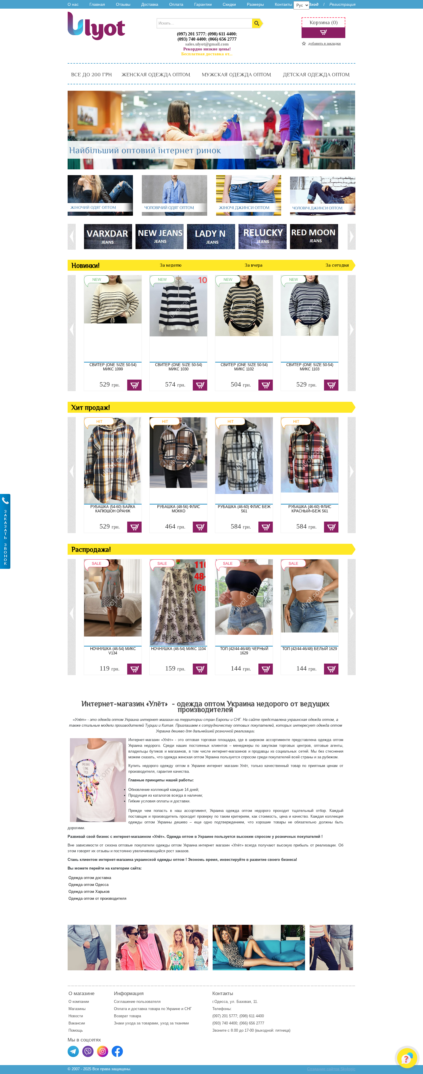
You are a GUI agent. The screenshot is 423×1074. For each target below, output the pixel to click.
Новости (75, 1016)
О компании (78, 1001)
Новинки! (85, 265)
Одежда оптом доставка (89, 878)
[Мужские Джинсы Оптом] (322, 214)
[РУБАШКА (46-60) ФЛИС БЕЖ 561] (244, 460)
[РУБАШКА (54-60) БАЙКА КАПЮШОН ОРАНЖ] (113, 460)
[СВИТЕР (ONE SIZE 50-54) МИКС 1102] (244, 318)
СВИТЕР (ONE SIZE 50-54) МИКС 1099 (112, 367)
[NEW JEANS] (159, 236)
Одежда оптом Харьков (89, 891)
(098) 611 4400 (222, 33)
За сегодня (337, 265)
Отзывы (123, 4)
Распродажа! (91, 549)
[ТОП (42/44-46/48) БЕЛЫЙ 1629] (309, 602)
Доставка (149, 4)
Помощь (75, 1030)
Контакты (283, 4)
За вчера (253, 265)
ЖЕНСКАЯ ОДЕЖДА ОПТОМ (155, 74)
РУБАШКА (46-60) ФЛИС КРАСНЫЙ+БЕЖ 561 (309, 509)
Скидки (229, 4)
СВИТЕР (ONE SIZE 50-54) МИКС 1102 (244, 367)
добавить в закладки (324, 43)
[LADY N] (211, 236)
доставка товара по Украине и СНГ (162, 1009)
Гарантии (203, 4)
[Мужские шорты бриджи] (331, 948)
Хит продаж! (90, 407)
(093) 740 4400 (192, 39)
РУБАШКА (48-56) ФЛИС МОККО (178, 509)
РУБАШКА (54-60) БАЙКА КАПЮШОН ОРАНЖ (112, 509)
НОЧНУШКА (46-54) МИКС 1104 (178, 649)
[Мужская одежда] (89, 948)
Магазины (76, 1009)
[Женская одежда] (259, 948)
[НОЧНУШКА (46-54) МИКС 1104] (178, 602)
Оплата (176, 4)
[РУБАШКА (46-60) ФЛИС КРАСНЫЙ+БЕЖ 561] (309, 460)
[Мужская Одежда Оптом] (174, 214)
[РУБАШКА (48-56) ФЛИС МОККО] (178, 460)
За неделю (171, 265)
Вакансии (76, 1023)
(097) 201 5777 (191, 33)
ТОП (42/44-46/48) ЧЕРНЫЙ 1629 (244, 651)
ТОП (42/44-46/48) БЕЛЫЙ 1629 (309, 649)
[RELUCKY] (262, 236)
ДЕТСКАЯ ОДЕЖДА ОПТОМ (316, 74)
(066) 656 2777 (222, 39)
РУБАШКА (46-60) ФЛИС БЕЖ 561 (244, 509)
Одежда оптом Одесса (88, 884)
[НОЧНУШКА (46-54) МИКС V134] (113, 602)
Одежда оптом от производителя (97, 898)
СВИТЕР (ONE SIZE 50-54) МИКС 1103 (309, 367)
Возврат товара (128, 1016)
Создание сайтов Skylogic (331, 1069)
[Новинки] (162, 948)
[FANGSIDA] (108, 236)
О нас (73, 4)
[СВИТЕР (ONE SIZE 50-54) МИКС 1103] (309, 318)
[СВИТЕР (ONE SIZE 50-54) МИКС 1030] (178, 318)
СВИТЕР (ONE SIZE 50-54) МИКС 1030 (178, 367)
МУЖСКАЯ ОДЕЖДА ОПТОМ (236, 74)
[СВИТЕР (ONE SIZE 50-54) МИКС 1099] (113, 318)
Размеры (255, 4)
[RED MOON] (314, 236)
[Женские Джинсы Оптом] (248, 214)
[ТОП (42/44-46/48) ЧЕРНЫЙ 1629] (244, 602)
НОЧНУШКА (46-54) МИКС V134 (113, 651)
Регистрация (342, 4)
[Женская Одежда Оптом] (100, 214)
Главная (97, 4)
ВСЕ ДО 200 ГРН (91, 74)
